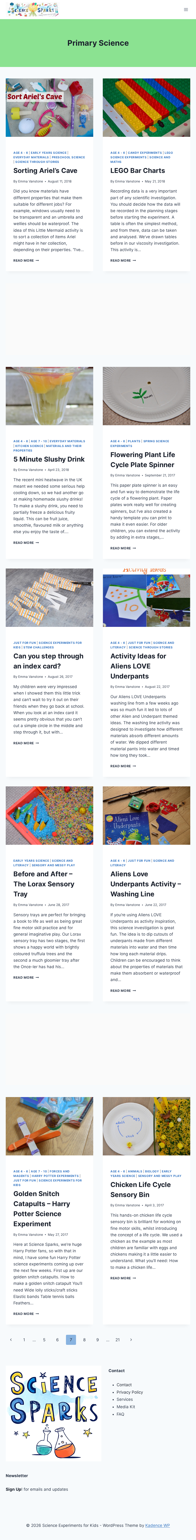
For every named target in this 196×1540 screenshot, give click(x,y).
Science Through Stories (37, 162)
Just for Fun (24, 643)
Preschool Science (68, 157)
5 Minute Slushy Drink (49, 459)
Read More (26, 260)
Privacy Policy (130, 1392)
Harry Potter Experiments (55, 1176)
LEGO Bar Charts (137, 170)
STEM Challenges (38, 647)
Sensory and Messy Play (53, 865)
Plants (134, 441)
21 (117, 1339)
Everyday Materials (31, 157)
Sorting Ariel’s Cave (45, 170)
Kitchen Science (29, 446)
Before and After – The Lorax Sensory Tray (43, 884)
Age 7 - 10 (39, 441)
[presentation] (49, 107)
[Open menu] (185, 9)
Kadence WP (157, 1525)
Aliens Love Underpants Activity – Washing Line (145, 884)
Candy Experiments (145, 153)
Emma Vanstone (30, 181)
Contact (124, 1384)
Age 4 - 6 (20, 153)
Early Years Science (48, 153)
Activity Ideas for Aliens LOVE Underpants (138, 666)
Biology (152, 1171)
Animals (135, 1171)
